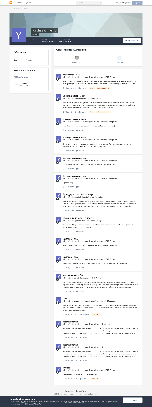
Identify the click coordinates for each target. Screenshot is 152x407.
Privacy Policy (81, 391)
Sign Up (137, 3)
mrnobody (23, 83)
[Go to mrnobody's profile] (17, 84)
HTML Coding (110, 77)
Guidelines (27, 404)
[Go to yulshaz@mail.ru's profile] (58, 76)
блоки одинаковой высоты (78, 218)
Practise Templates (109, 122)
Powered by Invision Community (87, 394)
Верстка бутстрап (70, 322)
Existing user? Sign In (121, 3)
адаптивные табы (70, 239)
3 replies (83, 88)
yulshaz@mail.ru (69, 77)
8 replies (81, 130)
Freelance (106, 324)
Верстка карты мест (71, 75)
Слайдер (66, 298)
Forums (19, 3)
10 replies (85, 314)
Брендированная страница (74, 119)
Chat (29, 3)
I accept (133, 400)
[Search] (100, 3)
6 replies (81, 250)
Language (69, 391)
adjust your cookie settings (74, 401)
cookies (23, 401)
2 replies (81, 232)
